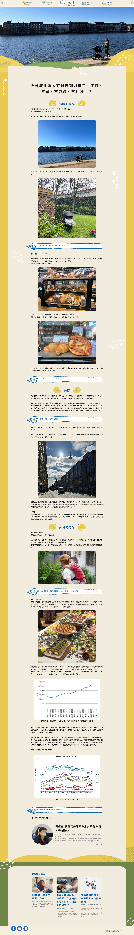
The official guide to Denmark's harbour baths (53, 379)
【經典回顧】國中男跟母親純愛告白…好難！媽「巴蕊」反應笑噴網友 (59, 591)
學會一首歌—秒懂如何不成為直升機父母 (51, 809)
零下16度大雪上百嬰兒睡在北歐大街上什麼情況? (53, 245)
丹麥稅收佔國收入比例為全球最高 (49, 419)
